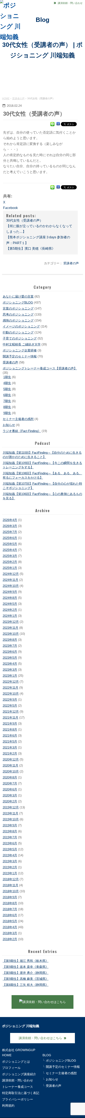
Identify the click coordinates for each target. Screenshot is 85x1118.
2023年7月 (10, 645)
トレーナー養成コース (17, 1086)
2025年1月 (10, 568)
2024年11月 (10, 580)
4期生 (7, 383)
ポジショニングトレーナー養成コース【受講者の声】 (40, 368)
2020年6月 (10, 789)
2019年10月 (11, 819)
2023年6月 (10, 651)
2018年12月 (11, 879)
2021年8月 (10, 729)
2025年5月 (10, 544)
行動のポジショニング (18, 332)
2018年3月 (10, 933)
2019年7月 (10, 837)
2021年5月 (10, 741)
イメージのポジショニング (21, 326)
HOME (5, 98)
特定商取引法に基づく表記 (20, 1093)
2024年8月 (10, 597)
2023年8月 (10, 639)
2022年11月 (10, 687)
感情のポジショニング (18, 320)
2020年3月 (10, 795)
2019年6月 (10, 843)
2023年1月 (10, 675)
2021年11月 (10, 717)
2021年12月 (11, 711)
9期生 (7, 413)
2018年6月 (10, 915)
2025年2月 (10, 562)
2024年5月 (10, 603)
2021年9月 (10, 723)
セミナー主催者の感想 (18, 419)
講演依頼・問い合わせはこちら (40, 1038)
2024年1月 (10, 615)
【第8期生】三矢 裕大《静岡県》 (25, 984)
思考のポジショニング (18, 314)
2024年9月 (10, 591)
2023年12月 (11, 621)
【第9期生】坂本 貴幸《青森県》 (25, 966)
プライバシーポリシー (17, 1099)
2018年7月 (10, 909)
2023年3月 (10, 669)
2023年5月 (10, 657)
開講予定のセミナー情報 (20, 356)
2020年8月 (10, 777)
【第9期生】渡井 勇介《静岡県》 (25, 972)
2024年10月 (11, 585)
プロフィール (11, 1067)
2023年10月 (11, 633)
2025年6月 (10, 538)
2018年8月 (10, 903)
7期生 (7, 401)
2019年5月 (10, 849)
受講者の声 (18, 98)
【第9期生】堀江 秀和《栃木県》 (25, 961)
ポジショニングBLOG (18, 302)
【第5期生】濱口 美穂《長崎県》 (30, 248)
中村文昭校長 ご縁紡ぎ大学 (22, 344)
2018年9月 (10, 897)
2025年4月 (10, 550)
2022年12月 (11, 681)
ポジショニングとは (16, 1061)
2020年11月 (10, 765)
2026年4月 (10, 520)
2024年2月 (10, 609)
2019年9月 (10, 825)
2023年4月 (10, 663)
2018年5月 (10, 921)
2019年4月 (10, 855)
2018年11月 (10, 885)
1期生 (7, 377)
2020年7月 (10, 783)
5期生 (7, 389)
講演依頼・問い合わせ (70, 3)
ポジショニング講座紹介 (19, 1074)
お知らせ (9, 425)
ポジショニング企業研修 (20, 350)
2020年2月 (10, 801)
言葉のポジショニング (18, 308)
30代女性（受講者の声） (24, 220)
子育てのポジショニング (20, 338)
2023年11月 (10, 627)
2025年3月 (10, 556)
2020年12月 (11, 759)
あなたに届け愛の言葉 (18, 296)
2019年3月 (10, 861)
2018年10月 (11, 891)
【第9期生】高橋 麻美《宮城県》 (25, 978)
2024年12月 (11, 574)
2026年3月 (10, 526)
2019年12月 (11, 807)
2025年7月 (10, 532)
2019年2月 (10, 867)
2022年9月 (10, 699)
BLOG (46, 1055)
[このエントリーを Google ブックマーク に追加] (58, 124)
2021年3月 (10, 747)
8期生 (7, 407)
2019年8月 (10, 831)
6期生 (7, 395)
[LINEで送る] (52, 124)
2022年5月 (10, 705)
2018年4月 (10, 927)
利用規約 (8, 1105)
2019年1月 (10, 873)
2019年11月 (10, 813)
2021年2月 (10, 753)
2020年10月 (11, 771)
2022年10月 (11, 693)
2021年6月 (10, 735)
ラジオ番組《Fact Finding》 (22, 431)
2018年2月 (10, 939)
